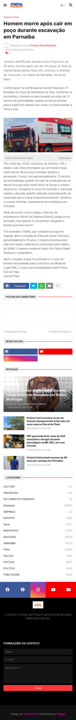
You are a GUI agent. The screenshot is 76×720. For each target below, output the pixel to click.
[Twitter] (33, 286)
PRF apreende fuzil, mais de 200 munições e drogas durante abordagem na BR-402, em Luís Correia (46, 441)
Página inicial (11, 17)
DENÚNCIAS (38, 492)
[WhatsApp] (41, 286)
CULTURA (38, 486)
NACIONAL (38, 536)
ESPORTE (38, 517)
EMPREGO (38, 511)
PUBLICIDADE (38, 574)
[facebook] (21, 352)
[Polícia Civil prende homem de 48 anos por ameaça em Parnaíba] (14, 463)
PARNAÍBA (38, 543)
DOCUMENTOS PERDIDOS (38, 499)
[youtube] (56, 352)
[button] (5, 5)
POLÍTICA (38, 568)
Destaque (38, 505)
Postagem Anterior (16, 331)
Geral (38, 524)
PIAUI (38, 549)
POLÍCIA (38, 555)
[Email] (49, 286)
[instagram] (21, 358)
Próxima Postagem (60, 331)
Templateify (30, 713)
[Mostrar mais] (57, 286)
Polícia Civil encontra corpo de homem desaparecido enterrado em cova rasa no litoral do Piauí (48, 421)
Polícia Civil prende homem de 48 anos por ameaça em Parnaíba (47, 459)
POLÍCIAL (38, 561)
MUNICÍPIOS (38, 530)
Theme (61, 713)
